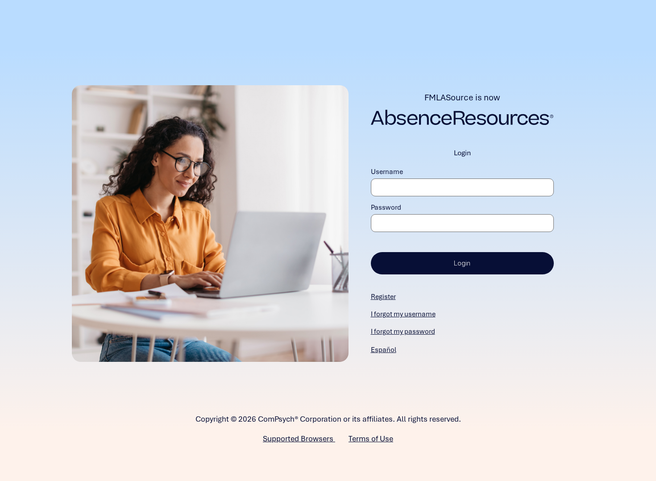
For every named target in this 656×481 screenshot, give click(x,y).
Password (386, 207)
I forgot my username (403, 314)
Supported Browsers (299, 439)
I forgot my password (403, 331)
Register (383, 296)
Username (387, 171)
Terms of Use (371, 439)
